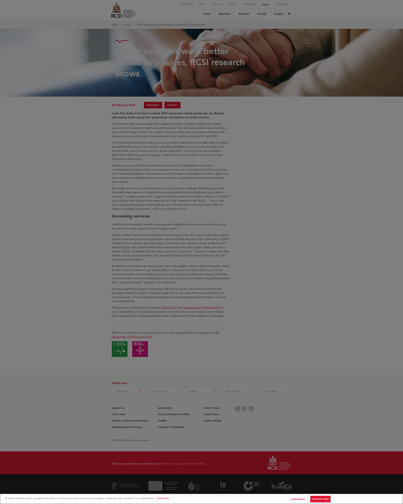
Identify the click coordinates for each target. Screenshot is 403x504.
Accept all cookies (320, 499)
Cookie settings (298, 499)
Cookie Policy (162, 498)
